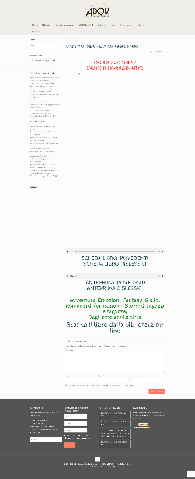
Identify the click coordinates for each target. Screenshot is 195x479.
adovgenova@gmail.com (41, 420)
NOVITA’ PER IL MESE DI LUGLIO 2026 (114, 414)
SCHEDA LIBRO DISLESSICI (115, 264)
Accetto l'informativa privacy (79, 438)
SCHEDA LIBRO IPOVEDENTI (114, 258)
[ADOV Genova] (97, 10)
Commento (70, 350)
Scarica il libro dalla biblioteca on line (115, 328)
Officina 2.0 (98, 467)
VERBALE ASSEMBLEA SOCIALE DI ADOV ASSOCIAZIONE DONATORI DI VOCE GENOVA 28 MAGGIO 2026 (115, 433)
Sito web (135, 376)
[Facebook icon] (96, 471)
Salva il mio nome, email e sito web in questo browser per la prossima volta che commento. (102, 385)
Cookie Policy (119, 464)
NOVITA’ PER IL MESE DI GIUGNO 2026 (114, 423)
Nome (68, 376)
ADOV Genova (37, 424)
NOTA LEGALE (107, 464)
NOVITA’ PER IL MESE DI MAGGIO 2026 (114, 443)
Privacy (128, 464)
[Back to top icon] (97, 459)
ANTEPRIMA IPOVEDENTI (115, 282)
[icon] (99, 471)
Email (101, 376)
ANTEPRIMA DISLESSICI (115, 288)
